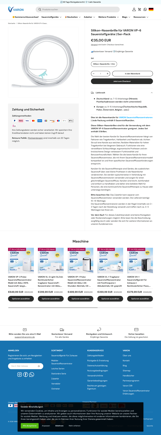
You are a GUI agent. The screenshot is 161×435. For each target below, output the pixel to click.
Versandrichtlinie (95, 375)
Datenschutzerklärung (97, 365)
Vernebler (55, 383)
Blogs (124, 17)
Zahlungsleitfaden (95, 355)
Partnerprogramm (131, 380)
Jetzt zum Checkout (122, 81)
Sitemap (126, 370)
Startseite (11, 23)
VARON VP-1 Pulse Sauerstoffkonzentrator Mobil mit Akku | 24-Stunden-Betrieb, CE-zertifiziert (79, 281)
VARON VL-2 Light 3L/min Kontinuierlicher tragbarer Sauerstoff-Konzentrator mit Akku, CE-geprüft (50, 281)
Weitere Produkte (107, 17)
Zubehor (88, 17)
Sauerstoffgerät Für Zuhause (64, 355)
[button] (139, 9)
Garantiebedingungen (97, 380)
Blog (125, 365)
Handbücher (128, 375)
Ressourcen (140, 17)
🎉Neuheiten (71, 17)
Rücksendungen (35, 138)
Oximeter (55, 388)
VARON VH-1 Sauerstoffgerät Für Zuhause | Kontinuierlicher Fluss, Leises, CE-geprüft (138, 281)
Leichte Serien (57, 368)
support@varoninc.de (25, 337)
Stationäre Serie (58, 373)
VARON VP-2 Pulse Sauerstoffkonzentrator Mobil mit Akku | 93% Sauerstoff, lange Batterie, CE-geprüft (20, 281)
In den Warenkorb (132, 73)
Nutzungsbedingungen (97, 370)
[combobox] (78, 9)
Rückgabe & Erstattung (98, 360)
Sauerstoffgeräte (50, 17)
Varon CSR (127, 385)
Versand (94, 44)
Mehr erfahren (74, 426)
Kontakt (126, 360)
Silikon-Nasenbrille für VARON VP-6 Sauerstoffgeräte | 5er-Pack (33, 23)
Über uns (127, 355)
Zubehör (55, 378)
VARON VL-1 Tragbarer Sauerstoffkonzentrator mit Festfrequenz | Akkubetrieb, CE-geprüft (109, 281)
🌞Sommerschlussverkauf (25, 17)
